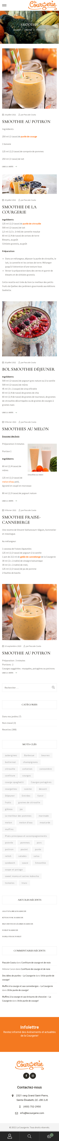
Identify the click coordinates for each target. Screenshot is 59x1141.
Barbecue (29, 755)
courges (26, 775)
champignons (30, 762)
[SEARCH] (53, 687)
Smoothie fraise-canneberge (21, 520)
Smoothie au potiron (26, 121)
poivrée (9, 842)
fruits (8, 802)
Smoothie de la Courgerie (19, 209)
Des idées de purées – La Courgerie (18, 975)
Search (29, 1136)
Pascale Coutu (30, 114)
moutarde (45, 822)
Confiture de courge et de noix (36, 962)
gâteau (9, 809)
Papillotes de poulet (11, 937)
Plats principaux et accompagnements (26, 836)
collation (27, 768)
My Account (10, 1136)
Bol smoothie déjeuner (28, 369)
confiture (10, 775)
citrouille (10, 768)
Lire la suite (7, 166)
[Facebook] (26, 1076)
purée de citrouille (32, 223)
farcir (41, 795)
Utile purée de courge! (17, 990)
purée (38, 849)
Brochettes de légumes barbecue (17, 924)
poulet (24, 849)
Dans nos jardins (10, 716)
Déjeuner (10, 795)
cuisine (28, 788)
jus (21, 809)
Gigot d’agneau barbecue (14, 911)
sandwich (10, 862)
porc (39, 842)
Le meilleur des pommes (18, 815)
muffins (9, 829)
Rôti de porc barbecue (12, 918)
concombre (46, 768)
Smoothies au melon (25, 429)
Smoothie (40, 862)
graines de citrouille (29, 802)
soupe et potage (14, 869)
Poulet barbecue (10, 930)
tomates (9, 882)
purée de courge (29, 136)
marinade (44, 815)
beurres (45, 755)
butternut (10, 762)
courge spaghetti (14, 782)
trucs (24, 882)
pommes (25, 842)
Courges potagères (41, 782)
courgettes (11, 788)
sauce (25, 862)
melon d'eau (26, 822)
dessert (43, 788)
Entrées (26, 795)
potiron (9, 849)
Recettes (6, 729)
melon (8, 822)
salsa (36, 856)
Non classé (7, 722)
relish (8, 856)
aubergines (11, 755)
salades (22, 856)
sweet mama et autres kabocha (22, 876)
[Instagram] (33, 1076)
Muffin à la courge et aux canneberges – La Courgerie (27, 986)
